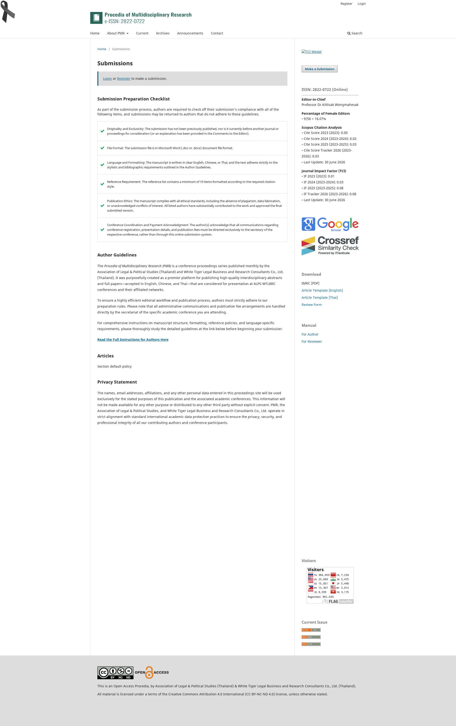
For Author (310, 334)
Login (362, 3)
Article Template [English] (322, 290)
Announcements (190, 33)
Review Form (312, 304)
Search (356, 33)
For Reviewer (312, 341)
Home (95, 33)
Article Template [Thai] (320, 297)
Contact (217, 33)
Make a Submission (319, 69)
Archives (163, 33)
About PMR (116, 33)
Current (142, 33)
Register (346, 3)
